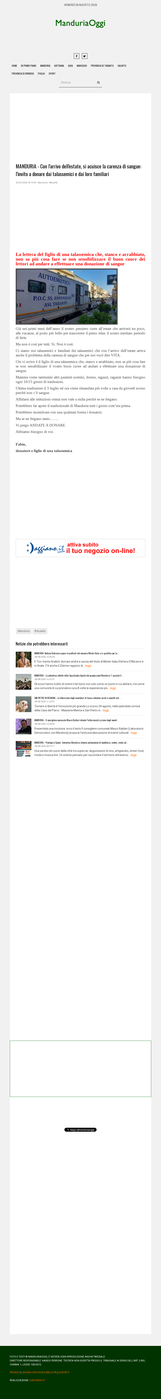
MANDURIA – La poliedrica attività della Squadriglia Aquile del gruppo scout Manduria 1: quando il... (78, 675)
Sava (70, 65)
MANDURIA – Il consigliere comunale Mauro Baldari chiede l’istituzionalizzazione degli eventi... (76, 720)
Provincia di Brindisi (23, 73)
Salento (122, 65)
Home (14, 65)
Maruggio (82, 65)
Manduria (45, 65)
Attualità (40, 631)
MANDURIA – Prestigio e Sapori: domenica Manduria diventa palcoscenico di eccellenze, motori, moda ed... (81, 742)
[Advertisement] (95, 40)
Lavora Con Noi (31, 1372)
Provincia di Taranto (102, 65)
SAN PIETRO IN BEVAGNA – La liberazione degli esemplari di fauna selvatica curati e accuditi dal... (77, 698)
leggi (88, 665)
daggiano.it (37, 1380)
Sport (52, 73)
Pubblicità (50, 1372)
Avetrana (59, 65)
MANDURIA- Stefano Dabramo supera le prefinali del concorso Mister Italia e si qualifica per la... (76, 653)
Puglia (41, 73)
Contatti (64, 1372)
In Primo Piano (28, 65)
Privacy (15, 1372)
